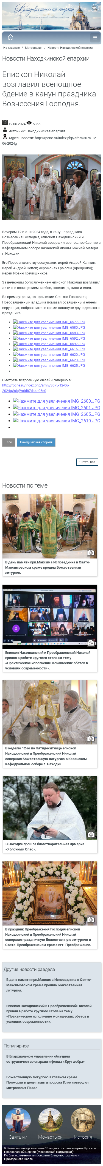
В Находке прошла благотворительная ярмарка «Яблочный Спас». (44, 846)
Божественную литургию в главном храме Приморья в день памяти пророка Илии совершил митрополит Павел (47, 1082)
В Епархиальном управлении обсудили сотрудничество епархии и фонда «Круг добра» (45, 1059)
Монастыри (50, 1137)
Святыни (18, 1137)
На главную (11, 48)
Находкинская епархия (45, 131)
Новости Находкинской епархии (70, 48)
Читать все (87, 462)
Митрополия (33, 48)
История (83, 1137)
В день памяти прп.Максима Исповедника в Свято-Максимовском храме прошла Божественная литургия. (47, 567)
